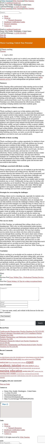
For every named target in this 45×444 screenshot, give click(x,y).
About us (7, 426)
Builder (42, 357)
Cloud (10, 362)
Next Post (3, 281)
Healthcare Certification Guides (14, 430)
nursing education (11, 370)
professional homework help (32, 373)
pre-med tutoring (20, 373)
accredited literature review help (7, 357)
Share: (2, 273)
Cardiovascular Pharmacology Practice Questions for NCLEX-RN (22, 331)
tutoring (2, 377)
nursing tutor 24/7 (28, 371)
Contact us (7, 433)
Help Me (3, 35)
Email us (3, 3)
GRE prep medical (27, 366)
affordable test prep (20, 357)
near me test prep (36, 368)
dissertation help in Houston (19, 362)
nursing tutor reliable (8, 373)
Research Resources (15, 428)
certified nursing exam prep (10, 359)
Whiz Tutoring (25, 437)
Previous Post (4, 277)
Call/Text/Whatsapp (6, 6)
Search (2, 320)
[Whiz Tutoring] (5, 1)
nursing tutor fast (39, 371)
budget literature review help (33, 357)
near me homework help (25, 368)
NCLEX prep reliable (14, 368)
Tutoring (3, 51)
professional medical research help (8, 375)
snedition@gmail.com (13, 3)
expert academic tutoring (16, 363)
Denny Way (4, 5)
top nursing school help (37, 375)
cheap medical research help (28, 359)
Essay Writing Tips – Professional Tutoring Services (26, 277)
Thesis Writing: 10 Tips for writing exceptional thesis (24, 281)
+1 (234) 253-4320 (20, 6)
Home (6, 424)
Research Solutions (10, 432)
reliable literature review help (24, 375)
